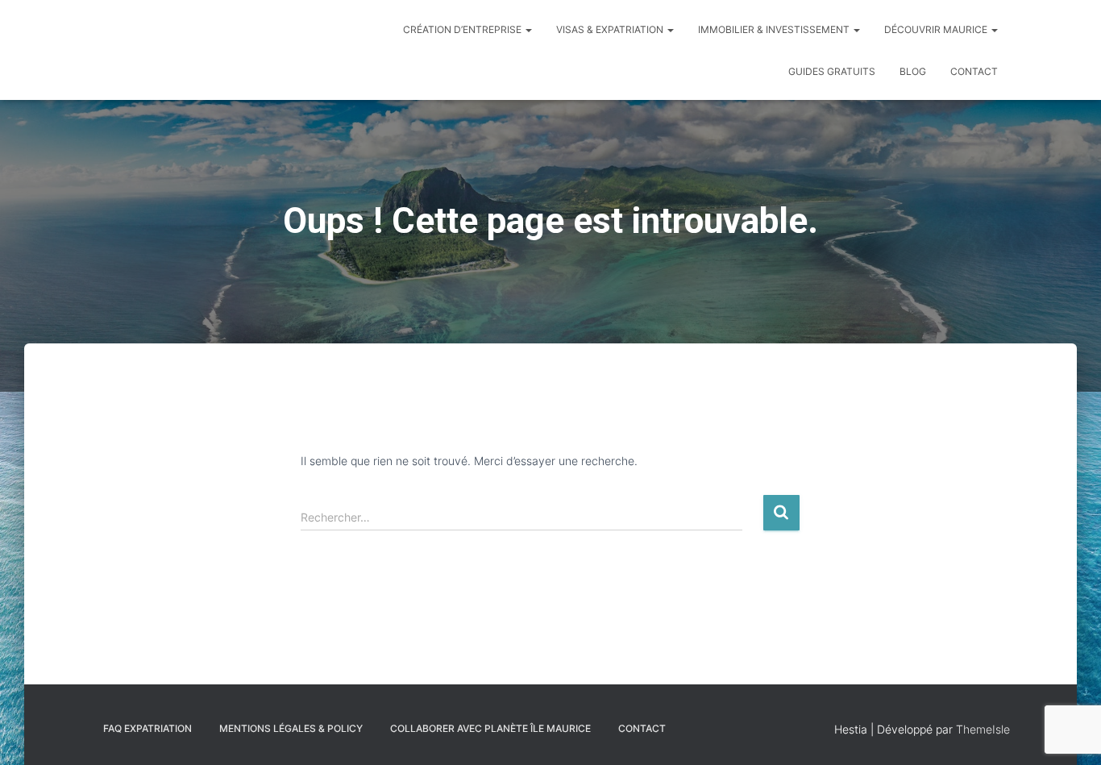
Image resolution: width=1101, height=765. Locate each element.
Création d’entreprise (463, 29)
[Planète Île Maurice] (111, 50)
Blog (912, 71)
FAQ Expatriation (147, 728)
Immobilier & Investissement (775, 29)
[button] (528, 29)
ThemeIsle (983, 729)
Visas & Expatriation (611, 29)
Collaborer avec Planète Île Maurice (490, 728)
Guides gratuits (831, 71)
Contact (974, 71)
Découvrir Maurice (937, 29)
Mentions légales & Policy (291, 728)
